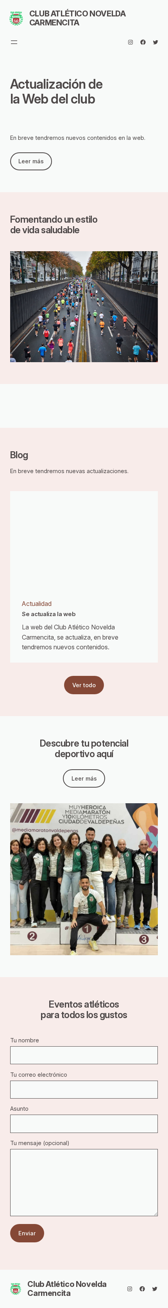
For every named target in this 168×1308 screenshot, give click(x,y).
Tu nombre (24, 1040)
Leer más (31, 161)
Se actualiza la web (48, 614)
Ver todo (84, 685)
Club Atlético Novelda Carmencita (77, 18)
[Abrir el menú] (14, 42)
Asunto (19, 1108)
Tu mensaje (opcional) (40, 1143)
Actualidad (37, 604)
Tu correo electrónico (38, 1074)
